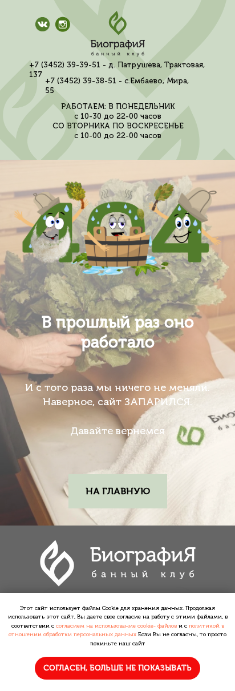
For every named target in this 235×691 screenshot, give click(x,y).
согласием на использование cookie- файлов (116, 626)
